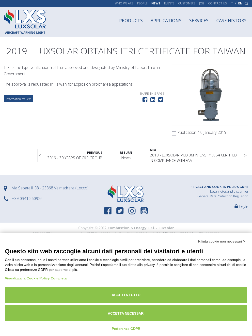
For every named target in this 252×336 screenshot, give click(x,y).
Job (201, 3)
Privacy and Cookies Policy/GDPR (219, 186)
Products (131, 20)
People (142, 3)
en (240, 3)
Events (169, 3)
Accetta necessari (126, 313)
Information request (18, 99)
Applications (166, 20)
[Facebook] (108, 211)
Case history (231, 20)
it (232, 3)
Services (198, 20)
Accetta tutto (126, 295)
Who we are (124, 3)
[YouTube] (144, 211)
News (155, 3)
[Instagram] (132, 211)
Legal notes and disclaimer (229, 191)
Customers (186, 3)
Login (243, 207)
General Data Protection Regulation (222, 196)
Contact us (217, 3)
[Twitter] (120, 211)
